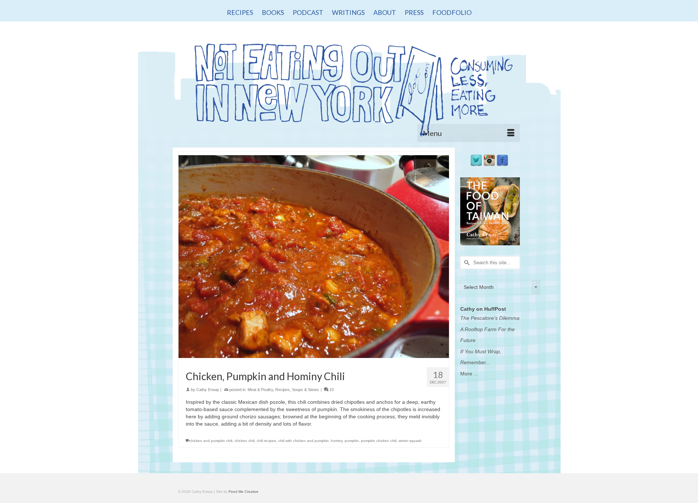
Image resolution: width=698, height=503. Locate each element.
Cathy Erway (207, 389)
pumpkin (352, 441)
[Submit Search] (465, 262)
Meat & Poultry (260, 389)
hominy (336, 441)
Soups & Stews (305, 389)
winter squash (410, 441)
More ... (469, 374)
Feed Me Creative (243, 492)
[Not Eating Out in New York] (349, 86)
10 (331, 389)
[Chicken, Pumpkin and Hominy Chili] (313, 256)
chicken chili (244, 441)
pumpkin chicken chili (378, 441)
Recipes (282, 389)
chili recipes (266, 441)
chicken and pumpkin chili (210, 441)
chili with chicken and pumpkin (303, 441)
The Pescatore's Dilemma (490, 318)
